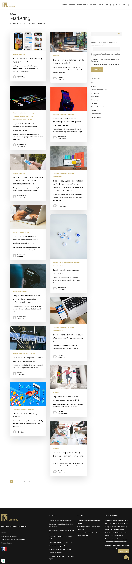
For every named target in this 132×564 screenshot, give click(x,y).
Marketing (22, 54)
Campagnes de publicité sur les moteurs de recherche (61, 525)
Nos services (29, 116)
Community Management (57, 546)
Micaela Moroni (21, 144)
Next (29, 481)
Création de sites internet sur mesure (60, 520)
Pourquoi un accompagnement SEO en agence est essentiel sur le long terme (116, 522)
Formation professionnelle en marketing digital (61, 557)
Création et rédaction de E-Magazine (60, 549)
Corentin (60, 355)
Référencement (17, 119)
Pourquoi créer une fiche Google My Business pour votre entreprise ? (116, 528)
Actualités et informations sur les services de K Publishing (106, 60)
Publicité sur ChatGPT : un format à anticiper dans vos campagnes (116, 534)
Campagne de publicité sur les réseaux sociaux (60, 537)
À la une (55, 262)
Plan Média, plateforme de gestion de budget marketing (88, 534)
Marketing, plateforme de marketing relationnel (88, 528)
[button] (126, 558)
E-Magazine (95, 93)
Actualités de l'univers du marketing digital (105, 64)
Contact (3, 533)
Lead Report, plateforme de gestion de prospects (88, 522)
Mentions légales (6, 543)
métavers (94, 103)
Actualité (15, 54)
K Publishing (95, 96)
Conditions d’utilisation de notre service (13, 539)
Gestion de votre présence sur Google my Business (61, 531)
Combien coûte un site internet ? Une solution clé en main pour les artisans (116, 540)
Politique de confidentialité (9, 536)
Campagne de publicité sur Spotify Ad (60, 542)
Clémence (20, 76)
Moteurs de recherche (19, 116)
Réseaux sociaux (27, 119)
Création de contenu (55, 552)
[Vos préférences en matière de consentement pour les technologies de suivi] (3, 561)
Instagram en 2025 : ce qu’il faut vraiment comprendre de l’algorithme (117, 546)
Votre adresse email (97, 45)
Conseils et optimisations (20, 113)
